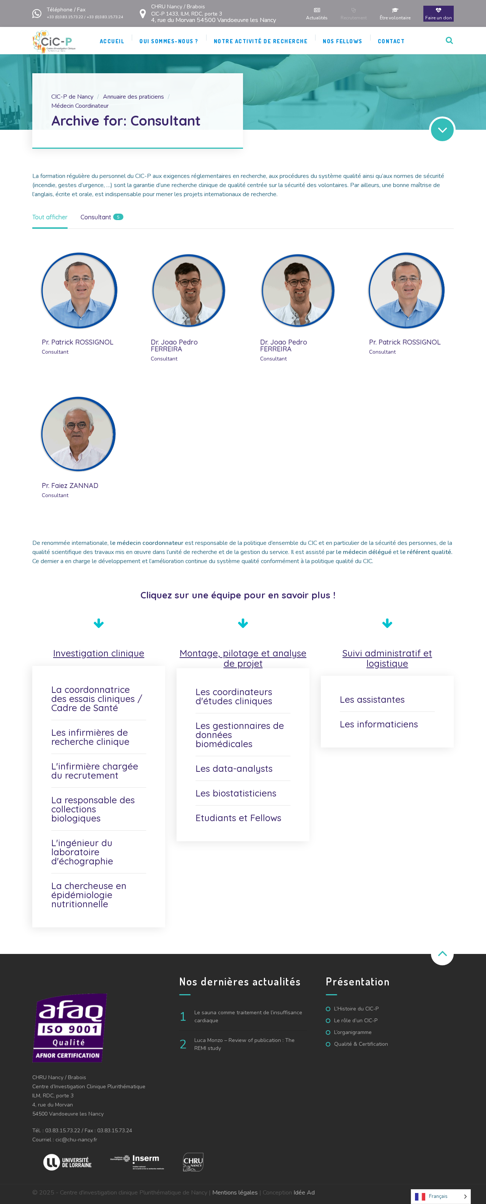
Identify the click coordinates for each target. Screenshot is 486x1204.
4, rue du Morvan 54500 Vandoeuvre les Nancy (213, 13)
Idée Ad (304, 1192)
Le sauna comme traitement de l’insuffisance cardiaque (248, 1016)
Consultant (55, 352)
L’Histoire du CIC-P (356, 1008)
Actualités (317, 18)
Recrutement (354, 18)
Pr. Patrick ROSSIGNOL (78, 342)
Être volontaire (395, 18)
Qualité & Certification (361, 1044)
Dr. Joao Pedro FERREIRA (174, 346)
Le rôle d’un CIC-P (355, 1020)
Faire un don (438, 18)
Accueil (112, 41)
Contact (391, 41)
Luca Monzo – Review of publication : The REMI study (244, 1044)
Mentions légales (235, 1192)
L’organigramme (353, 1032)
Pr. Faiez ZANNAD (70, 485)
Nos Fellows (343, 41)
